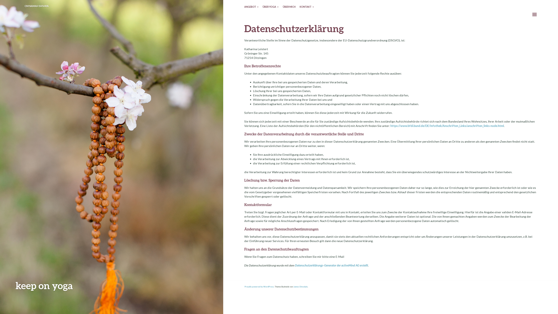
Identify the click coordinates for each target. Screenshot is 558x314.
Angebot (250, 6)
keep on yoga (44, 285)
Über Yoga (269, 6)
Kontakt (305, 6)
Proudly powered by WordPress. (259, 287)
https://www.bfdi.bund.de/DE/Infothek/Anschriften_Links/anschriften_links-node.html (447, 125)
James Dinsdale (300, 287)
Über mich (289, 6)
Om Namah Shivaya (37, 6)
